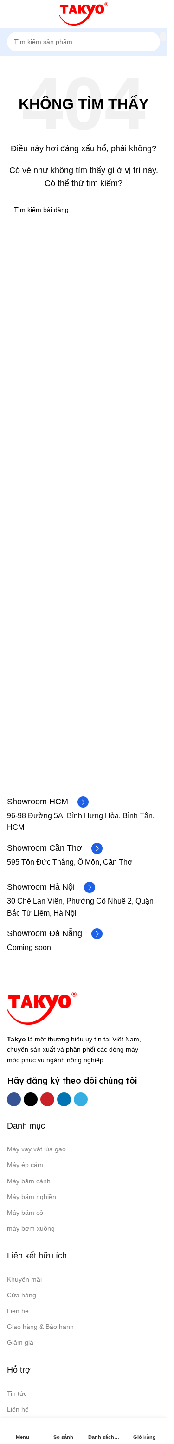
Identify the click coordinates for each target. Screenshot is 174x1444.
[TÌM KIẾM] (163, 36)
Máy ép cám (25, 1164)
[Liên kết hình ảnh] (42, 1008)
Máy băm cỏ (25, 1212)
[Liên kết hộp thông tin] (48, 802)
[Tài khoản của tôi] (156, 14)
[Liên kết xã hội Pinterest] (47, 1099)
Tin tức (17, 1393)
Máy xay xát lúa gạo (36, 1149)
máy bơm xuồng (31, 1228)
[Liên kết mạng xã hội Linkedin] (64, 1099)
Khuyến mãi (24, 1279)
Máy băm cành (29, 1181)
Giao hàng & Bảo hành (40, 1326)
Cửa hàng (21, 1295)
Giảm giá (20, 1342)
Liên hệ (18, 1311)
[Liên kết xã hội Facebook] (14, 1099)
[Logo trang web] (83, 13)
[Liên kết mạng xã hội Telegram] (81, 1099)
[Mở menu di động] (10, 14)
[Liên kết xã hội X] (31, 1099)
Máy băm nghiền (31, 1196)
